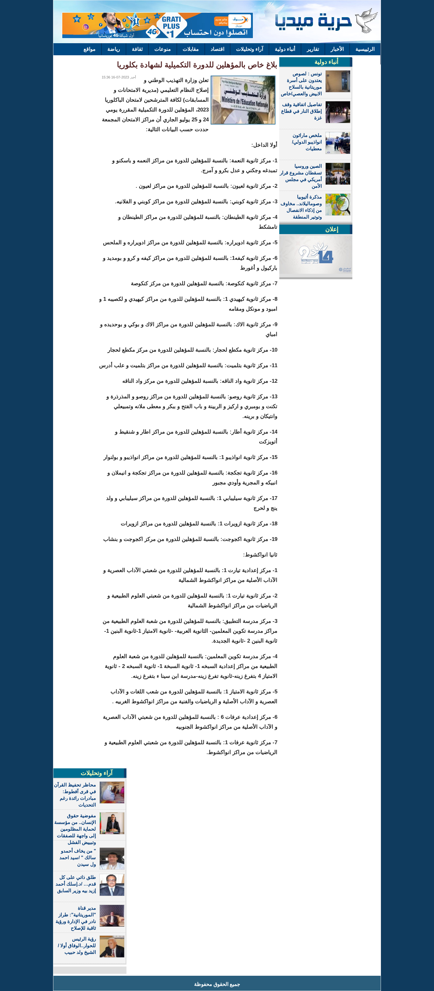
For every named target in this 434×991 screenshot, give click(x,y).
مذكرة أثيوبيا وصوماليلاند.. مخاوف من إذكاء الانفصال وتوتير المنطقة (301, 206)
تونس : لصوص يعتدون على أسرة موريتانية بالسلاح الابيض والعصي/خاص (301, 83)
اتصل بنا (366, 58)
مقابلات (191, 49)
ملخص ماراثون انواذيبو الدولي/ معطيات (307, 141)
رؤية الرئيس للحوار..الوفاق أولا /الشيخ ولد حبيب (77, 945)
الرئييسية (365, 49)
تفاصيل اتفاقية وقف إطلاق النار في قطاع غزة (301, 111)
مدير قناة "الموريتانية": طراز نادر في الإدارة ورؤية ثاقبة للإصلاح (76, 918)
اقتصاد (217, 49)
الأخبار (337, 49)
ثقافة (137, 49)
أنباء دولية (285, 49)
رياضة (113, 49)
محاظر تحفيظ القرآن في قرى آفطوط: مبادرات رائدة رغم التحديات (75, 794)
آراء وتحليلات (249, 49)
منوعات (162, 49)
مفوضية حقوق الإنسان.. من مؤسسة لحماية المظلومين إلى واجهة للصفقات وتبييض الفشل (75, 829)
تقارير (313, 49)
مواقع (90, 49)
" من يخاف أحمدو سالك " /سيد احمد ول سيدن (77, 857)
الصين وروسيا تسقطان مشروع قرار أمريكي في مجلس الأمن (301, 176)
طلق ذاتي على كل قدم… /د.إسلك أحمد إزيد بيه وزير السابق (76, 883)
